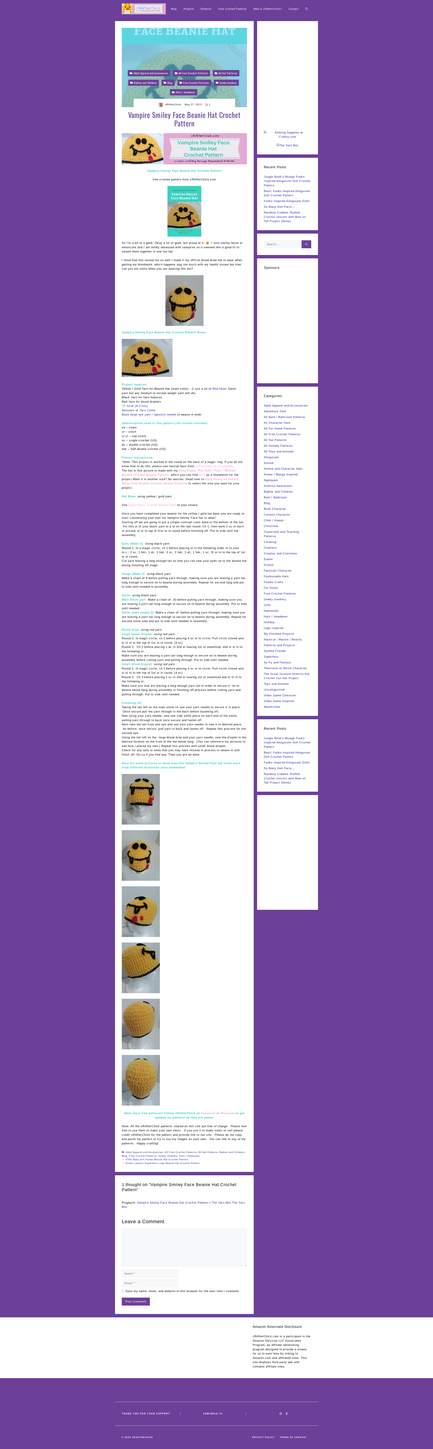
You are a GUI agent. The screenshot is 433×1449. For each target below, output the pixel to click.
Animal (269, 463)
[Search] (306, 244)
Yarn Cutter (147, 410)
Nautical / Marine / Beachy (283, 639)
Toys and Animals (276, 684)
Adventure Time (275, 411)
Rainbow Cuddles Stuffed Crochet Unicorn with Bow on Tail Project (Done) (285, 217)
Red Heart (219, 388)
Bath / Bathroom (275, 497)
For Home (271, 587)
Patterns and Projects (279, 645)
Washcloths (272, 706)
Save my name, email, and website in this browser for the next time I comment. (183, 1291)
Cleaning (270, 542)
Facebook (208, 1113)
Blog (174, 8)
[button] (306, 9)
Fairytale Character (278, 570)
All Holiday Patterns (278, 445)
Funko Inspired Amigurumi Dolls (287, 201)
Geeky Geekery (167, 1156)
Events (269, 565)
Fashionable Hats (276, 576)
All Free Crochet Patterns (181, 1152)
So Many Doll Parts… (279, 206)
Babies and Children (232, 1152)
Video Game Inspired (279, 701)
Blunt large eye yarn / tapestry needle (149, 414)
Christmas (271, 526)
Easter (268, 559)
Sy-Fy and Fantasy (277, 662)
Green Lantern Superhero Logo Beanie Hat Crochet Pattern (163, 1163)
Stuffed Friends (275, 651)
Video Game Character (280, 695)
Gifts (267, 605)
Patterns (206, 8)
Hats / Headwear (189, 1156)
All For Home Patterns (280, 428)
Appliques (271, 480)
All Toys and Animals (279, 451)
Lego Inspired (273, 628)
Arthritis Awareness (278, 486)
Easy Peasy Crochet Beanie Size (152, 505)
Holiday (269, 622)
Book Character (275, 509)
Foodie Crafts (273, 582)
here (202, 474)
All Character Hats (277, 422)
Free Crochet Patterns (232, 8)
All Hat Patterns (208, 1152)
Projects (189, 8)
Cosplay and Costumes (280, 553)
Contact (294, 8)
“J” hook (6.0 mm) (135, 406)
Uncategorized (274, 689)
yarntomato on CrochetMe (214, 466)
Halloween (271, 610)
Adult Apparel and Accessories (144, 1152)
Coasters (270, 547)
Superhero (271, 656)
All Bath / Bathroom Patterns (284, 417)
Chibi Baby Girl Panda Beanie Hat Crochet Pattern (157, 1159)
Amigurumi (271, 457)
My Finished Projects (279, 633)
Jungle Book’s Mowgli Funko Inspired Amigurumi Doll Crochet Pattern (287, 181)
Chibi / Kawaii (274, 520)
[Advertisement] (287, 78)
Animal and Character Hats (283, 468)
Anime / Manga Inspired (281, 474)
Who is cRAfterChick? (268, 8)
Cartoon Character (277, 514)
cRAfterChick (173, 104)
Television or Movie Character (285, 668)
